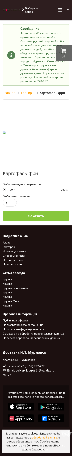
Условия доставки (14, 251)
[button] (21, 422)
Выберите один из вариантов (22, 184)
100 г (11, 189)
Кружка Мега (11, 301)
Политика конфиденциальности (23, 329)
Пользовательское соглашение (23, 325)
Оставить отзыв (13, 260)
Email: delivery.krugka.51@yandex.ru (30, 370)
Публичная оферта (15, 320)
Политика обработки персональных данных (31, 337)
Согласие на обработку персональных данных (33, 333)
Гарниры (27, 92)
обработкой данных (45, 437)
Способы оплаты (14, 255)
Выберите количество (17, 196)
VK (9, 374)
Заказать (36, 215)
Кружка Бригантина (15, 288)
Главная (9, 92)
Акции (7, 242)
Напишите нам (12, 264)
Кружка (7, 279)
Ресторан (9, 247)
